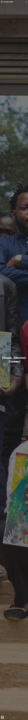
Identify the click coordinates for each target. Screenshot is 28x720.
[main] (14, 360)
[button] (1, 2)
